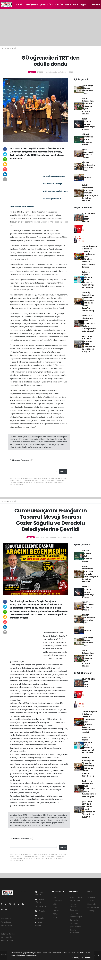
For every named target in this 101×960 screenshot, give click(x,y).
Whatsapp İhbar (8, 937)
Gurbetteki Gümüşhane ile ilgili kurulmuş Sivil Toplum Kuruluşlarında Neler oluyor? (88, 323)
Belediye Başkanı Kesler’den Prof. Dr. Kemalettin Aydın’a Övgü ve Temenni (88, 280)
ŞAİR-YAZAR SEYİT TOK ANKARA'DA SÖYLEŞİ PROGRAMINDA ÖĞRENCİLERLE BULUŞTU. (88, 344)
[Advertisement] (50, 27)
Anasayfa (6, 48)
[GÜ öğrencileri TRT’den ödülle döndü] (35, 110)
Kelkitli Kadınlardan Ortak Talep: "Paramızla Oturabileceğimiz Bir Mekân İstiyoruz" (90, 193)
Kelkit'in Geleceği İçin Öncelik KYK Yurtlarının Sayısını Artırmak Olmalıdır (88, 106)
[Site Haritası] (3, 909)
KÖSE (49, 4)
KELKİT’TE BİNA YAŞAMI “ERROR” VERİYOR (88, 218)
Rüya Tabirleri (93, 907)
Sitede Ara (91, 897)
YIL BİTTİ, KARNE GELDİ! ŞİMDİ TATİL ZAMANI (88, 153)
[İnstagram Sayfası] (11, 904)
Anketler (90, 901)
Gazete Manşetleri (74, 931)
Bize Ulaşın (38, 924)
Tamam (87, 957)
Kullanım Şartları (8, 934)
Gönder (63, 471)
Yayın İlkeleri (6, 922)
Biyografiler (92, 904)
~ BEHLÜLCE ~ (87, 177)
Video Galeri (39, 900)
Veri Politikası (6, 925)
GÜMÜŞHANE (31, 4)
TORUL (68, 4)
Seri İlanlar (74, 923)
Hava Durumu (76, 897)
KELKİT (19, 4)
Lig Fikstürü (74, 913)
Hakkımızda (6, 919)
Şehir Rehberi (75, 926)
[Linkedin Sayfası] (19, 904)
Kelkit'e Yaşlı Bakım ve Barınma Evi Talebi (87, 89)
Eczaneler (74, 910)
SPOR (75, 4)
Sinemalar (74, 920)
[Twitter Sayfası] (6, 904)
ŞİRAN (42, 4)
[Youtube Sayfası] (15, 904)
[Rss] (24, 904)
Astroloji (90, 911)
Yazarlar (42, 906)
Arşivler (41, 911)
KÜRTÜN (59, 4)
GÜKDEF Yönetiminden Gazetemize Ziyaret (88, 166)
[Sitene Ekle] (7, 909)
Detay (76, 957)
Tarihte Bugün (76, 916)
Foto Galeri (39, 893)
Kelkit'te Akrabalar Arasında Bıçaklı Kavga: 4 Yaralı (88, 124)
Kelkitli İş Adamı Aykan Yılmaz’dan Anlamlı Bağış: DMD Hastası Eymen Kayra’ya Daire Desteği (88, 301)
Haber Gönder (7, 940)
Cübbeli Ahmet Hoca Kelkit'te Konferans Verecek (87, 139)
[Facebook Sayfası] (2, 904)
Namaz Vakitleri (73, 905)
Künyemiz (39, 918)
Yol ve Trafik (75, 901)
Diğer (83, 4)
